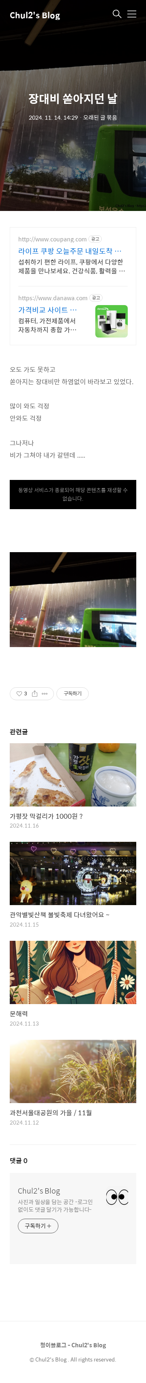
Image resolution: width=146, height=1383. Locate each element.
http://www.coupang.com (52, 239)
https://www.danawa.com (53, 298)
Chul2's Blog (35, 15)
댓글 (19, 1160)
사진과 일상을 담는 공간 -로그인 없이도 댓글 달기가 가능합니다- (55, 1205)
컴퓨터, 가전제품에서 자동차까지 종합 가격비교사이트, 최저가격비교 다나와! (47, 325)
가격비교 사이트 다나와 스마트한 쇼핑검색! (47, 310)
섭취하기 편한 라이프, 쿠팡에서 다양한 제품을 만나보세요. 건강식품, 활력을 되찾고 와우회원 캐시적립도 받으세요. (71, 266)
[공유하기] (35, 694)
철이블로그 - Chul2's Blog (73, 1344)
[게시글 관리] (45, 694)
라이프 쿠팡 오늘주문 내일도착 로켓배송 (69, 251)
